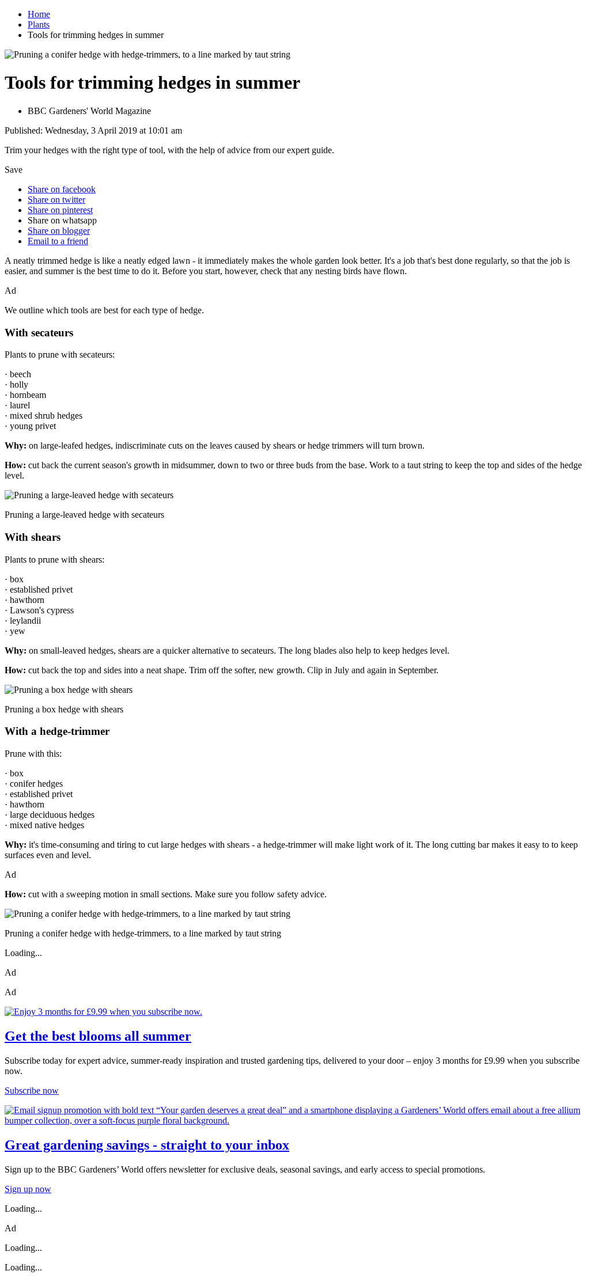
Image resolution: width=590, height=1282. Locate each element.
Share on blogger (59, 231)
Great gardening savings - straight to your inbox (147, 1144)
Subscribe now (32, 1090)
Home (39, 14)
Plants (39, 24)
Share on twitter (56, 199)
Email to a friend (58, 241)
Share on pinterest (60, 210)
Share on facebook (62, 189)
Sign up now (28, 1189)
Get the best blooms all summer (98, 1036)
